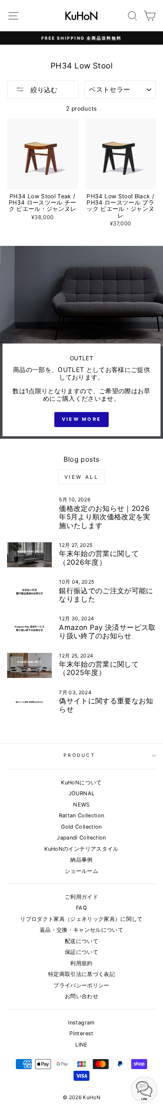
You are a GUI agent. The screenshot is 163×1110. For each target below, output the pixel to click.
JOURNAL (81, 793)
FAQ (81, 908)
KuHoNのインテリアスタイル (81, 849)
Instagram (81, 1022)
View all (81, 477)
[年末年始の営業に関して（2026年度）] (29, 554)
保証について (81, 952)
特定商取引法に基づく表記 (81, 974)
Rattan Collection (81, 815)
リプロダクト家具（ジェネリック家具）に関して (81, 919)
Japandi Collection (81, 837)
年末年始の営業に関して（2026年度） (99, 557)
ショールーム (81, 871)
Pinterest (81, 1033)
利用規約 (81, 963)
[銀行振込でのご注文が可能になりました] (29, 591)
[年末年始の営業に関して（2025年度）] (29, 665)
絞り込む (42, 90)
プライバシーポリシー (81, 985)
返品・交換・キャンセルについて (81, 930)
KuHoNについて (81, 782)
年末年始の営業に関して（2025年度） (99, 668)
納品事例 (81, 860)
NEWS (81, 805)
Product (79, 755)
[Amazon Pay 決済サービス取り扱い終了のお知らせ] (29, 628)
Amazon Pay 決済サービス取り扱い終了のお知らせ (107, 631)
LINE (81, 1045)
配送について (81, 941)
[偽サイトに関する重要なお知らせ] (29, 702)
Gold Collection (81, 827)
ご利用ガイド (81, 897)
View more (82, 419)
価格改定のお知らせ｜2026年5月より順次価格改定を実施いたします (104, 517)
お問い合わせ (81, 996)
